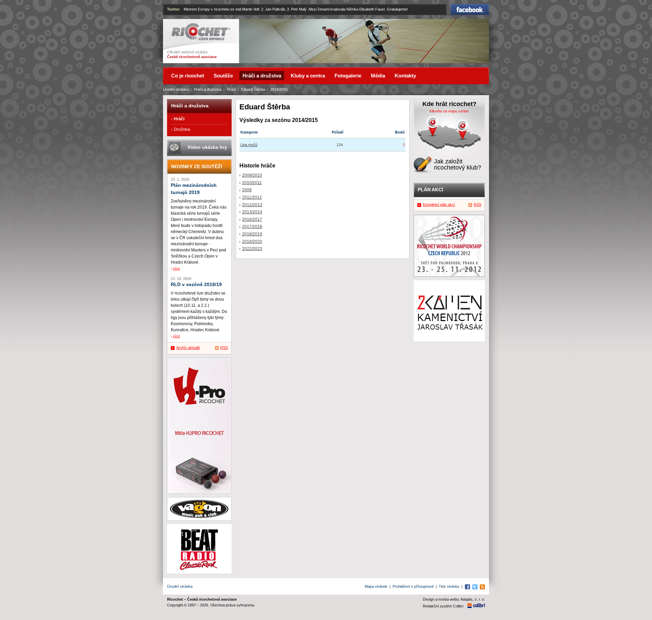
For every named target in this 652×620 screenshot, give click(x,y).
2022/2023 (252, 248)
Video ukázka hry (207, 147)
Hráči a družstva (207, 89)
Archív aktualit (188, 348)
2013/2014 (252, 212)
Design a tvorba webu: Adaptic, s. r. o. (454, 599)
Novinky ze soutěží (196, 166)
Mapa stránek (376, 586)
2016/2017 (252, 219)
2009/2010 (252, 175)
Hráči (231, 89)
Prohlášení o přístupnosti (413, 586)
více (176, 268)
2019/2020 (252, 241)
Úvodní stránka (175, 89)
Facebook (470, 7)
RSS (224, 348)
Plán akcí (430, 189)
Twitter (173, 9)
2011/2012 (252, 197)
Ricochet (180, 26)
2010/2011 (252, 182)
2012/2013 (252, 204)
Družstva (182, 129)
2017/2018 (252, 226)
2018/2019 (252, 234)
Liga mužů (248, 145)
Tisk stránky (449, 586)
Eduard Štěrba (253, 89)
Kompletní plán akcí (439, 204)
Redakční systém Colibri (443, 606)
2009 (247, 190)
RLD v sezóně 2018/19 (196, 284)
